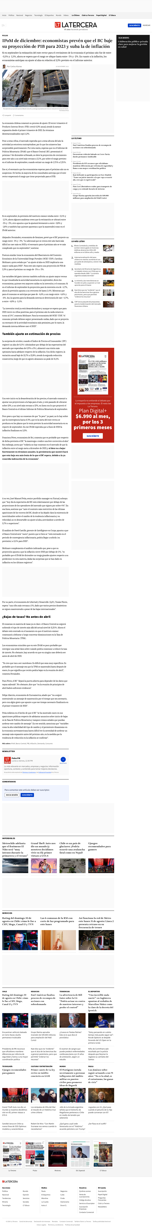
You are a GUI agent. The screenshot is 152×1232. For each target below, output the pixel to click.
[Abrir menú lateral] (4, 25)
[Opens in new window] (58, 1167)
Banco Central (21, 743)
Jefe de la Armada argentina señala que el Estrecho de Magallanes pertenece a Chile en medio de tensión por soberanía (72, 1112)
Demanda (41, 743)
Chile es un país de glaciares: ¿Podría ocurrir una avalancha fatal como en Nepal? (72, 848)
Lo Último (76, 15)
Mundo (58, 15)
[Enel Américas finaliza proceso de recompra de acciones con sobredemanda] (44, 1020)
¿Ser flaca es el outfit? (97, 1123)
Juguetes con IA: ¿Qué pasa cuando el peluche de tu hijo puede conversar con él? (100, 1110)
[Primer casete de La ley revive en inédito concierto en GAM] (44, 1095)
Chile (4, 991)
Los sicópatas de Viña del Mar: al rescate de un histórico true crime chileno (43, 1110)
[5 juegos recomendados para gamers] (101, 865)
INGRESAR (146, 25)
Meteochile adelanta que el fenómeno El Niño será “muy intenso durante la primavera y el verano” (15, 849)
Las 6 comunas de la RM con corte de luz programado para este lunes (57, 921)
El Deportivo (49, 15)
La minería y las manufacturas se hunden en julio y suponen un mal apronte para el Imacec (87, 283)
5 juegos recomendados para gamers (99, 846)
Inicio (4, 15)
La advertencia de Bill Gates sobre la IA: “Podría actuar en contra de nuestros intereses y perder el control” (72, 1001)
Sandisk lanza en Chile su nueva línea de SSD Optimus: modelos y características (14, 1126)
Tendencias (65, 991)
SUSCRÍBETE (93, 436)
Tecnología (38, 15)
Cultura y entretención (41, 1066)
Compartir (7, 115)
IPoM (13, 743)
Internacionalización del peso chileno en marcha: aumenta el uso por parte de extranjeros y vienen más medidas (88, 260)
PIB (28, 743)
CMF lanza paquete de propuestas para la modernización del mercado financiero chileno (88, 304)
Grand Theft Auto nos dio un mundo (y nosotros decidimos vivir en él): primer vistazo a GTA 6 (43, 849)
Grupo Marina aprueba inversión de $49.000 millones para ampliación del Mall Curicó (91, 197)
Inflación (33, 743)
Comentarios (19, 115)
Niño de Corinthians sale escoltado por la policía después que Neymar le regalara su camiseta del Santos (98, 1054)
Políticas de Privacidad (45, 772)
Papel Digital (101, 15)
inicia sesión (12, 795)
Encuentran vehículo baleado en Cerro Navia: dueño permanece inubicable (91, 156)
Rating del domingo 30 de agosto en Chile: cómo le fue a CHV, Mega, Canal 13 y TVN (19, 921)
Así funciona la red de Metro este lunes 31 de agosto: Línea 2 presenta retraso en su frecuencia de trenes (96, 923)
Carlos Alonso (16, 66)
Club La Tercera (88, 15)
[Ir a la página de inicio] (76, 25)
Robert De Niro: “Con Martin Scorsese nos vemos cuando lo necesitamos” (44, 1126)
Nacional (19, 15)
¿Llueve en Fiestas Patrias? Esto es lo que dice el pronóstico (71, 1035)
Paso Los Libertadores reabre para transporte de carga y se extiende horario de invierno (92, 188)
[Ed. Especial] (80, 1167)
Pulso (5, 35)
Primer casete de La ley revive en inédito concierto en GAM (43, 1073)
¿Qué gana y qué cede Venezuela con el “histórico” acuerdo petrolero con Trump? (72, 1126)
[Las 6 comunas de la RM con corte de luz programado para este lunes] (58, 940)
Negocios (28, 15)
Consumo (49, 743)
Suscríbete (28, 795)
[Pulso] (35, 1167)
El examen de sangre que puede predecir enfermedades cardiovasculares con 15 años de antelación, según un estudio (72, 1054)
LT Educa (112, 15)
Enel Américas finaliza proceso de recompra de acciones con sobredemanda (92, 146)
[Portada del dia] (93, 393)
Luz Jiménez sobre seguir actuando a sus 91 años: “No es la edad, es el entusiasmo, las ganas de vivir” (100, 1076)
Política (11, 15)
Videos (66, 15)
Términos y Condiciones (29, 772)
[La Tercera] (12, 1167)
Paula (90, 1066)
